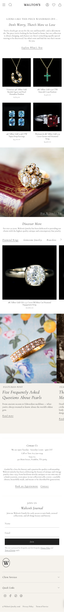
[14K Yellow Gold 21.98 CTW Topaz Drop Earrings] (16, 117)
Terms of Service (10, 550)
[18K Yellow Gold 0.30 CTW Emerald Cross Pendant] (47, 72)
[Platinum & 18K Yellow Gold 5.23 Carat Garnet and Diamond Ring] (47, 117)
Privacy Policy (45, 548)
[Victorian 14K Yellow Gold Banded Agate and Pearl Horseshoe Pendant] (16, 72)
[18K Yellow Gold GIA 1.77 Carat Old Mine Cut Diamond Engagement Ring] (29, 272)
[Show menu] (4, 4)
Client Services (9, 577)
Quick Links (8, 587)
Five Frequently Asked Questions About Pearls (22, 394)
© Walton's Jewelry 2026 (11, 606)
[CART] (60, 4)
